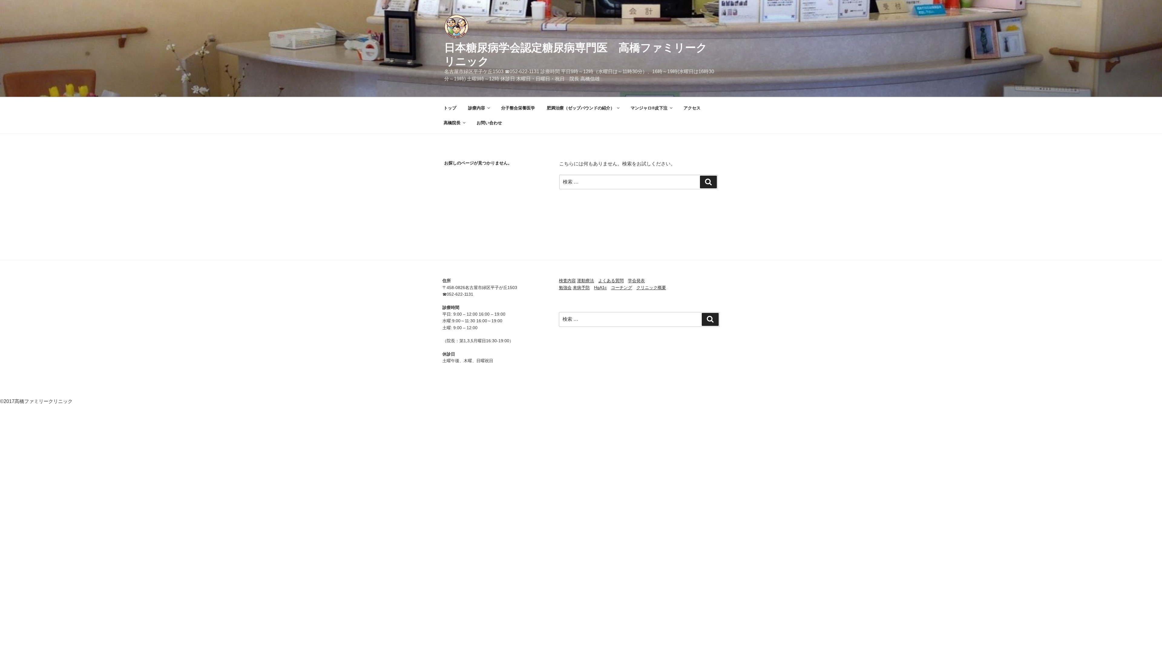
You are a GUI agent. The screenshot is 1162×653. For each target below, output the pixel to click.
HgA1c (600, 287)
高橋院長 (452, 122)
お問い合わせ (489, 122)
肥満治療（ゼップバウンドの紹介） (581, 108)
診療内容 (476, 108)
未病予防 (581, 287)
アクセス (692, 108)
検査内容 (567, 280)
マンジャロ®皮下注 (649, 108)
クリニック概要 (651, 287)
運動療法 (585, 280)
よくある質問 (611, 280)
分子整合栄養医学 (518, 108)
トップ (450, 108)
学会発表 (636, 280)
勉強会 (565, 287)
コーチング (621, 287)
